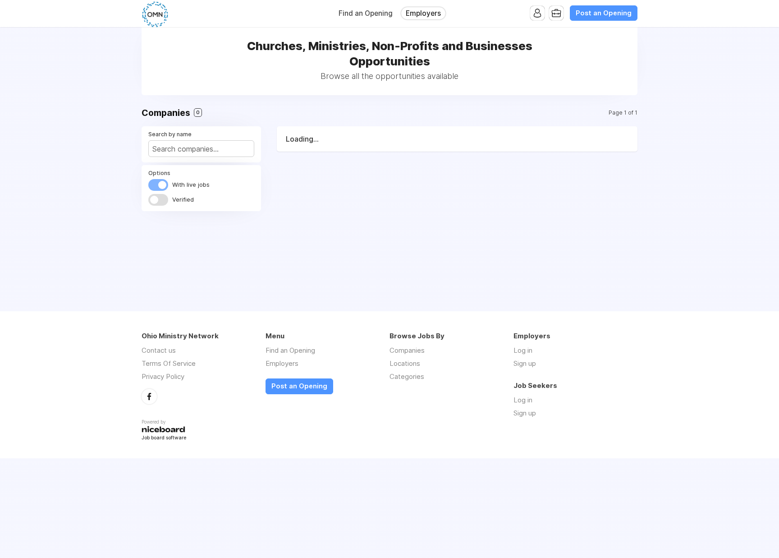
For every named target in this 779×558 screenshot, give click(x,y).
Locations (405, 363)
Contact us (159, 350)
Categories (407, 376)
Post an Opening (604, 13)
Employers (423, 13)
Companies (407, 350)
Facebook (149, 396)
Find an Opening (366, 13)
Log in (522, 350)
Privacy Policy (163, 376)
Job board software (164, 438)
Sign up (524, 363)
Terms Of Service (169, 363)
